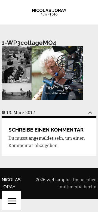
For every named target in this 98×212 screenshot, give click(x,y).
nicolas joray (49, 10)
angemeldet (41, 138)
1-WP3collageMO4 (29, 42)
